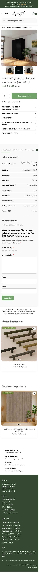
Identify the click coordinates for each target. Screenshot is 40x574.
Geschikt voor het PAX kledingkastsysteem (11, 108)
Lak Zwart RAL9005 (30, 195)
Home (3, 27)
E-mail (4, 286)
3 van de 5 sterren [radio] (9, 250)
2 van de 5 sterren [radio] (6, 250)
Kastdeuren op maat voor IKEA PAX (17, 27)
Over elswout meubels (9, 484)
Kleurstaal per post (10, 133)
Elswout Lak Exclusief (30, 170)
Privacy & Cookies (24, 565)
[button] (34, 13)
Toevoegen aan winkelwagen (24, 96)
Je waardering (8, 247)
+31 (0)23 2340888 (8, 510)
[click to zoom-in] (19, 48)
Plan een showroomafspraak (11, 522)
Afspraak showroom (8, 489)
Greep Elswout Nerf (19, 364)
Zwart (31, 27)
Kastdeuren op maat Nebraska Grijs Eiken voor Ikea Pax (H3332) (19, 430)
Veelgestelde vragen (8, 486)
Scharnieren (7, 118)
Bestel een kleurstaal (8, 491)
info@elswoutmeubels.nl (9, 513)
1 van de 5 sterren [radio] (3, 250)
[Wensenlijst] (34, 328)
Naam (4, 277)
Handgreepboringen (10, 113)
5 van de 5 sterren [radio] (16, 250)
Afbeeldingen (6, 150)
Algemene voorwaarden (13, 565)
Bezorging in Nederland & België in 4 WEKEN (17, 123)
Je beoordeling (8, 255)
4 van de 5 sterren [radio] (13, 250)
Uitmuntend (19, 4)
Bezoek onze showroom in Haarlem (16, 129)
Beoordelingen (31, 150)
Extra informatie (18, 150)
